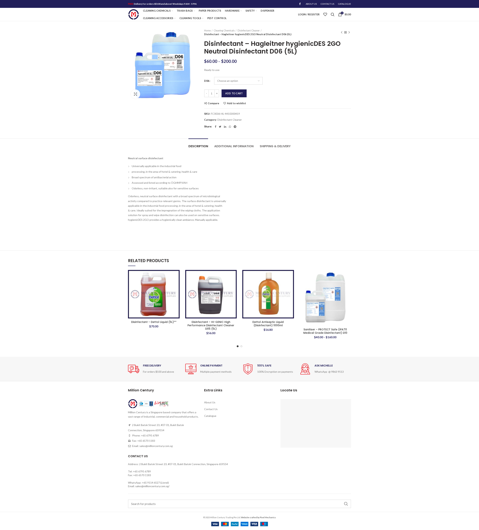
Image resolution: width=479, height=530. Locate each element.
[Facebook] (300, 3)
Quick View (176, 293)
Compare (213, 103)
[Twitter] (220, 126)
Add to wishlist (236, 103)
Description (198, 146)
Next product (349, 32)
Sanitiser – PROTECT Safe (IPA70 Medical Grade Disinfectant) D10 (325, 331)
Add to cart (234, 93)
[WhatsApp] (230, 126)
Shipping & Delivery (275, 146)
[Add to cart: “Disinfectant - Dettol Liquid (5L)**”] (176, 284)
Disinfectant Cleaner (249, 30)
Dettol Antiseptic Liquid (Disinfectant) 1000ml (268, 323)
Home (207, 30)
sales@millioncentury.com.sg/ (152, 486)
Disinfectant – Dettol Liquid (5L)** (153, 322)
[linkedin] (225, 126)
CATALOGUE (344, 3)
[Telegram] (235, 126)
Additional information (234, 146)
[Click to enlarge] (135, 94)
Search (346, 504)
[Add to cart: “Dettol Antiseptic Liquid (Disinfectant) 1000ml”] (291, 284)
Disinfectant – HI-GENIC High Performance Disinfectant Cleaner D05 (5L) (210, 325)
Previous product (342, 32)
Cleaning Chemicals (224, 30)
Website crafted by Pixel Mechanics (258, 517)
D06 (206, 80)
